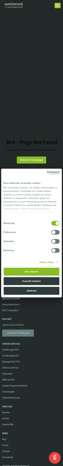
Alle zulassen (31, 271)
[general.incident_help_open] (55, 458)
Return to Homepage (31, 160)
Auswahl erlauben (31, 281)
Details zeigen (46, 262)
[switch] (55, 232)
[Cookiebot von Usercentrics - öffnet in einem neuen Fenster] (47, 173)
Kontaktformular (18, 333)
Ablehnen (31, 290)
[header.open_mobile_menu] (57, 5)
